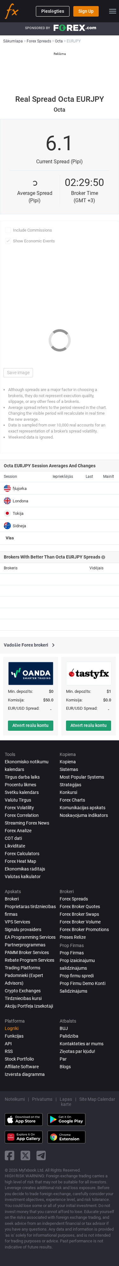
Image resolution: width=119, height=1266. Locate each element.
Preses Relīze (73, 937)
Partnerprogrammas (25, 944)
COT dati (13, 838)
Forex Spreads (74, 898)
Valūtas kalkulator (23, 876)
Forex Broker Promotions (84, 929)
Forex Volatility (19, 807)
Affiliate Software (22, 1066)
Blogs (65, 1066)
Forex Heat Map (20, 861)
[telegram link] (41, 1155)
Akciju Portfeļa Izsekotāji (29, 1006)
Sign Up (86, 11)
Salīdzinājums (73, 991)
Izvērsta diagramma (25, 1074)
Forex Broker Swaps (79, 914)
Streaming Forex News (27, 822)
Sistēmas (69, 769)
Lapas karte (66, 1102)
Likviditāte (15, 845)
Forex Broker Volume (80, 921)
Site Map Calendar (97, 1099)
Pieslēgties (52, 11)
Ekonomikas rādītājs (25, 868)
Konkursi (68, 792)
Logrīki (11, 1028)
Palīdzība (69, 1036)
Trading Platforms (22, 967)
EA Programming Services (30, 937)
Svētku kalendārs (22, 792)
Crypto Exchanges (23, 990)
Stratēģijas (70, 784)
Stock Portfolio (19, 1059)
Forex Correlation (22, 815)
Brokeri (12, 898)
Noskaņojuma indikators (84, 815)
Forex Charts (72, 800)
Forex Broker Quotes (80, 906)
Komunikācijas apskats (82, 807)
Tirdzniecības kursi (23, 998)
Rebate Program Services (29, 960)
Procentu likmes (20, 784)
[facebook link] (9, 1155)
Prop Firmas (72, 952)
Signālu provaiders (23, 929)
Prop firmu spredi (77, 975)
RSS (9, 1051)
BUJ (64, 1028)
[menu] (112, 11)
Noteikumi (15, 1099)
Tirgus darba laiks (22, 777)
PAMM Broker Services (27, 952)
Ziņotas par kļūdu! (77, 1051)
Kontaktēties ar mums (81, 1043)
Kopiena (68, 761)
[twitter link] (25, 1155)
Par (63, 1059)
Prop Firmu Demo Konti (82, 983)
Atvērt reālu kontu (30, 725)
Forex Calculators (22, 853)
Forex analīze (18, 830)
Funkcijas (14, 1036)
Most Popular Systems (82, 777)
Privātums (42, 1099)
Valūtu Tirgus (18, 800)
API (8, 1043)
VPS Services (17, 921)
